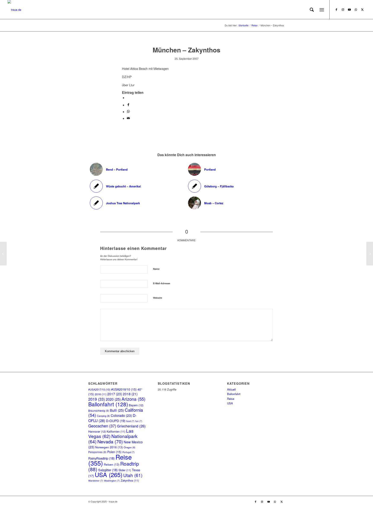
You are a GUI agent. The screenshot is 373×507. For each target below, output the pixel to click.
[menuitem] (312, 9)
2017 (114, 393)
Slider (125, 470)
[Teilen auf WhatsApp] (128, 97)
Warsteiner (95, 480)
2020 (113, 399)
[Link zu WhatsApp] (355, 9)
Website (157, 297)
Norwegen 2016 (109, 447)
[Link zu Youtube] (349, 9)
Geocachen (102, 426)
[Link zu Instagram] (343, 9)
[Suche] (312, 9)
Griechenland (131, 426)
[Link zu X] (362, 9)
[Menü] (321, 10)
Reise (230, 399)
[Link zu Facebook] (336, 9)
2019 (96, 399)
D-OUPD (115, 420)
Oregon (129, 447)
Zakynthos (130, 480)
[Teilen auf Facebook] (128, 105)
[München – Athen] (3, 253)
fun (138, 421)
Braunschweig (98, 410)
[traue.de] (14, 9)
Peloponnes (97, 452)
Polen (114, 452)
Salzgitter (108, 470)
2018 (130, 393)
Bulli (117, 410)
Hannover (97, 431)
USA (108, 474)
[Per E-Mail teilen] (128, 118)
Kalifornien (116, 431)
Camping (103, 416)
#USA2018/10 (124, 389)
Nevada (110, 441)
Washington (112, 480)
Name (156, 268)
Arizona (133, 399)
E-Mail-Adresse (161, 283)
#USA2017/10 (99, 389)
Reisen (111, 464)
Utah (132, 475)
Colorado (121, 415)
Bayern (136, 405)
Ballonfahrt (108, 404)
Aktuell (231, 389)
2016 (100, 394)
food (130, 421)
